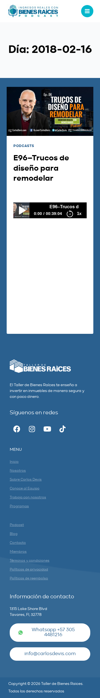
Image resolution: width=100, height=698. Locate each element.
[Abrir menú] (87, 11)
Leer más (26, 323)
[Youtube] (47, 429)
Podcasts (23, 146)
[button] (50, 654)
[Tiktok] (62, 429)
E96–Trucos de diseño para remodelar (41, 169)
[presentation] (50, 111)
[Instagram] (32, 429)
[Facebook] (17, 429)
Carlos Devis (31, 192)
